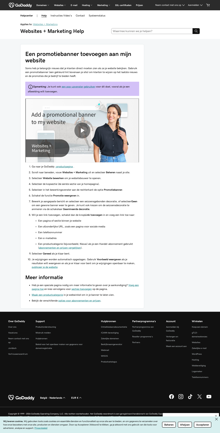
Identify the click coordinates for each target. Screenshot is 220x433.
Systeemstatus (97, 15)
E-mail (74, 5)
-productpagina (64, 166)
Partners (136, 342)
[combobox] (152, 31)
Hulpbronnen (41, 338)
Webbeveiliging (199, 366)
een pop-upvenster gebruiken (78, 86)
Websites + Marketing (45, 24)
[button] (216, 416)
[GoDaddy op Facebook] (171, 398)
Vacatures (13, 333)
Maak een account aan (176, 346)
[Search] (196, 31)
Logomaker (197, 371)
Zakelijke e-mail (199, 348)
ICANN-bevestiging (110, 333)
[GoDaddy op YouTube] (209, 398)
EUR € (74, 397)
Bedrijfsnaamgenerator (111, 344)
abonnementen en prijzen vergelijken (60, 247)
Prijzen (139, 5)
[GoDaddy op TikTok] (190, 398)
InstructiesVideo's (61, 15)
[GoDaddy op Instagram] (181, 398)
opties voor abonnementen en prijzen (79, 300)
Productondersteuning (46, 327)
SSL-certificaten (123, 5)
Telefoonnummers (200, 377)
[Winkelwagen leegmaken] (208, 5)
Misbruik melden (43, 333)
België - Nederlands (51, 397)
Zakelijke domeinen (110, 338)
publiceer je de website (44, 267)
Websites (196, 342)
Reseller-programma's (142, 337)
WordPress (197, 354)
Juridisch (12, 348)
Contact (80, 15)
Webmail (105, 350)
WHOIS (104, 356)
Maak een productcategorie (47, 294)
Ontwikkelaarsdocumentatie (114, 327)
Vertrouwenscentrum (18, 354)
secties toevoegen (82, 289)
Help (44, 15)
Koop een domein (200, 327)
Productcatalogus (109, 362)
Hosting (195, 360)
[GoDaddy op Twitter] (199, 398)
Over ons (12, 327)
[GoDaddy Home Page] (21, 397)
